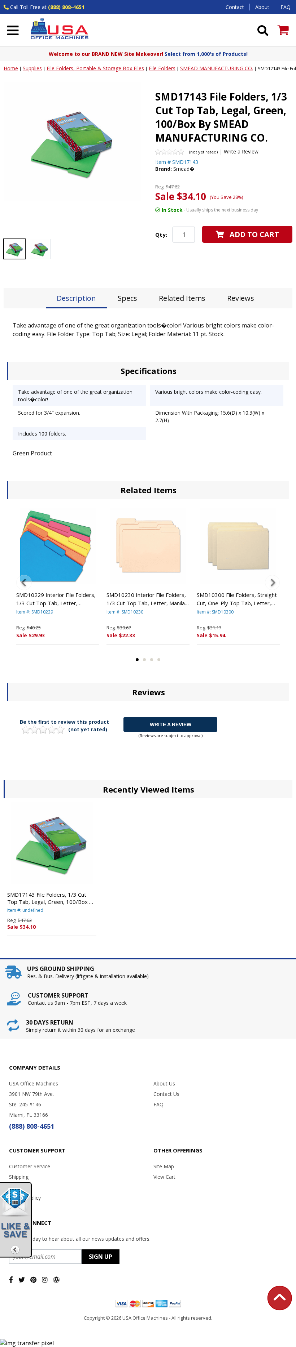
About (262, 7)
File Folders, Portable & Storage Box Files (95, 68)
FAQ (285, 7)
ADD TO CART (254, 234)
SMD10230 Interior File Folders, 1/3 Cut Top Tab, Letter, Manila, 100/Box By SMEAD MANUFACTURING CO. (146, 599)
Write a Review (241, 151)
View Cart (164, 1176)
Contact (235, 7)
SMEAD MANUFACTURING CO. (216, 68)
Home (11, 68)
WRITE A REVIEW (170, 724)
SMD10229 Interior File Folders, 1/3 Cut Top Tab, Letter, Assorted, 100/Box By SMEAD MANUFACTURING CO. (56, 599)
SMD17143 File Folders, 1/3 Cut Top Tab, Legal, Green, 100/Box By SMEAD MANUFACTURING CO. (51, 898)
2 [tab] (144, 659)
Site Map (163, 1166)
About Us (164, 1083)
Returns (18, 1187)
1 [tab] (137, 659)
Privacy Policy (25, 1197)
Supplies (32, 68)
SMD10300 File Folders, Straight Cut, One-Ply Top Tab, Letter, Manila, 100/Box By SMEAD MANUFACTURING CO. (237, 599)
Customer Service (29, 1166)
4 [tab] (158, 659)
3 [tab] (151, 659)
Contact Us (166, 1093)
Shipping (19, 1176)
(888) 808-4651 (66, 7)
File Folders (162, 68)
